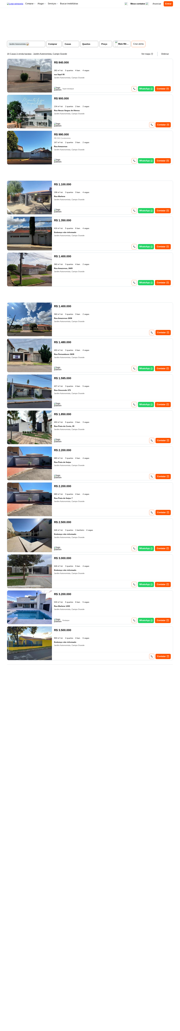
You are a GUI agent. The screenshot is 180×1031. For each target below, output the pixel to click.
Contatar (161, 89)
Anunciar (157, 4)
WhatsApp (144, 89)
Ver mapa (145, 54)
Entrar (168, 4)
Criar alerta (138, 44)
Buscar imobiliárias (69, 3)
